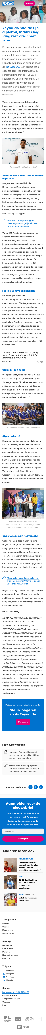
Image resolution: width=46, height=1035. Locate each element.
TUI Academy (13, 67)
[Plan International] (8, 3)
